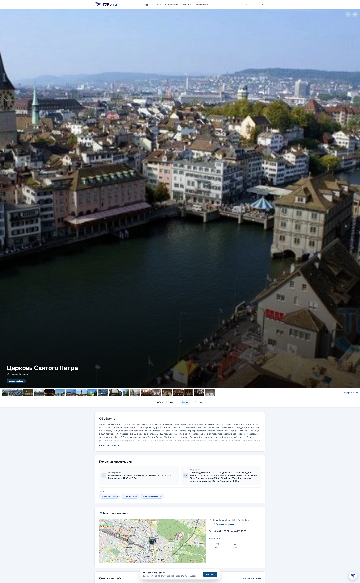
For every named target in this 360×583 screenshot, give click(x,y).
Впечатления (202, 4)
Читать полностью (108, 445)
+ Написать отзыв (252, 578)
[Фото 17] (178, 392)
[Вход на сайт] (253, 4)
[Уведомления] (241, 4)
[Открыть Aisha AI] (353, 575)
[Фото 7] (71, 392)
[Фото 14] (146, 392)
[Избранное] (247, 4)
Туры (147, 4)
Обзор (160, 402)
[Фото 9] (92, 392)
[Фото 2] (17, 392)
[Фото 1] (7, 392)
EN (263, 4)
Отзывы (199, 402)
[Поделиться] (355, 14)
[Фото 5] (49, 392)
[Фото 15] (156, 392)
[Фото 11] (114, 392)
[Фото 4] (39, 392)
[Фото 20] (210, 392)
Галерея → (351, 392)
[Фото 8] (81, 392)
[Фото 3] (28, 392)
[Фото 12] (124, 392)
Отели (158, 4)
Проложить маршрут (225, 524)
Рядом (185, 402)
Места (185, 4)
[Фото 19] (199, 392)
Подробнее (193, 576)
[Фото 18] (188, 392)
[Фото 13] (135, 392)
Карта (173, 402)
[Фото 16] (167, 392)
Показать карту (154, 541)
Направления (171, 4)
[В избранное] (348, 14)
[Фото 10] (103, 392)
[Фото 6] (60, 392)
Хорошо (210, 574)
